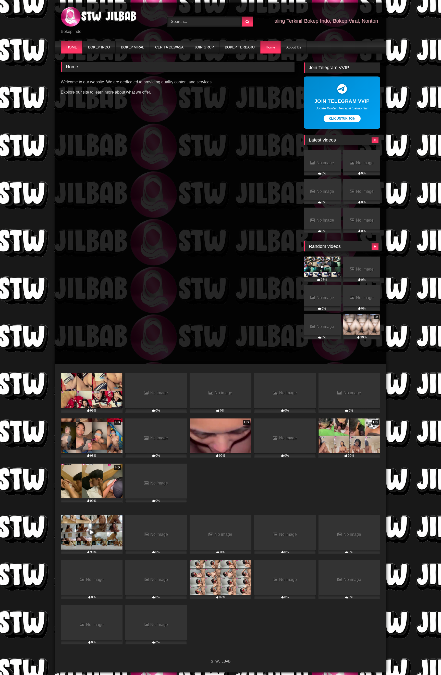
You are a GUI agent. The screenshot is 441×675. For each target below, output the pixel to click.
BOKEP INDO (99, 47)
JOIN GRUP (204, 47)
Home (270, 47)
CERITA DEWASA (169, 47)
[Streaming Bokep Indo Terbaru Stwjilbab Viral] (99, 18)
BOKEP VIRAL (132, 47)
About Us (293, 47)
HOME (71, 47)
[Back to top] (425, 660)
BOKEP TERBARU (240, 47)
